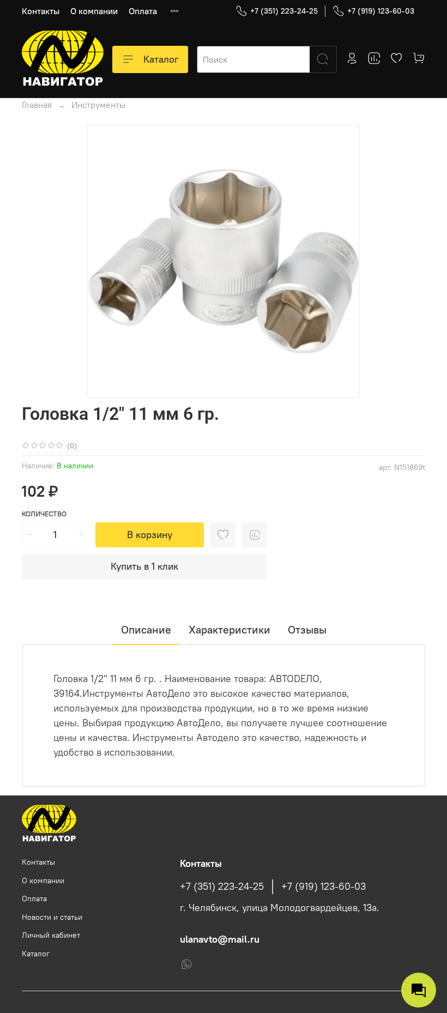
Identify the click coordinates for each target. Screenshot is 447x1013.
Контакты (40, 10)
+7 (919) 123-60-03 (380, 11)
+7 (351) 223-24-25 (284, 11)
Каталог (161, 59)
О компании (94, 10)
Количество (44, 514)
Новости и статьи (52, 917)
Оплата (143, 10)
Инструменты (98, 104)
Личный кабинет (51, 935)
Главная (37, 104)
